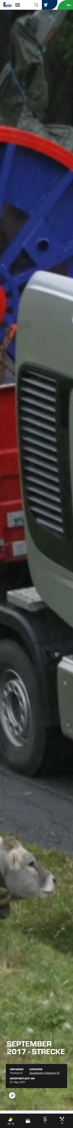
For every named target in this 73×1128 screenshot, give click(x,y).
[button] (36, 5)
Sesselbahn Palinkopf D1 (44, 1073)
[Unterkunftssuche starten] (65, 5)
